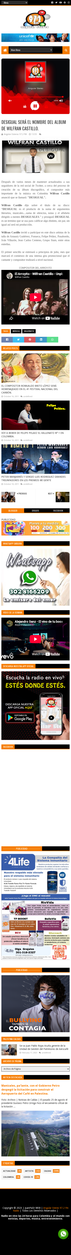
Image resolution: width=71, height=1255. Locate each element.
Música (16, 331)
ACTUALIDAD (9, 1171)
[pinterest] (64, 2)
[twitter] (56, 2)
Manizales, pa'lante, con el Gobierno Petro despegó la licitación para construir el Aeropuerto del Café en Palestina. (30, 1089)
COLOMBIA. (8, 1177)
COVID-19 (28, 1177)
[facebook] (52, 2)
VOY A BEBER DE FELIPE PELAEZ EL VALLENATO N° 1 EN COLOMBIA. (32, 435)
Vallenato (29, 331)
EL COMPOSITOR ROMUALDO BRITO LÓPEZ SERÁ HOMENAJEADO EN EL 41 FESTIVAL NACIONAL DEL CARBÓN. (29, 389)
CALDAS (47, 1171)
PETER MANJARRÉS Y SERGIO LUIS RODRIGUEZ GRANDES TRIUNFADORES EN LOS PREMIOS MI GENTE (33, 478)
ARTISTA (29, 1171)
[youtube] (60, 2)
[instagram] (68, 2)
